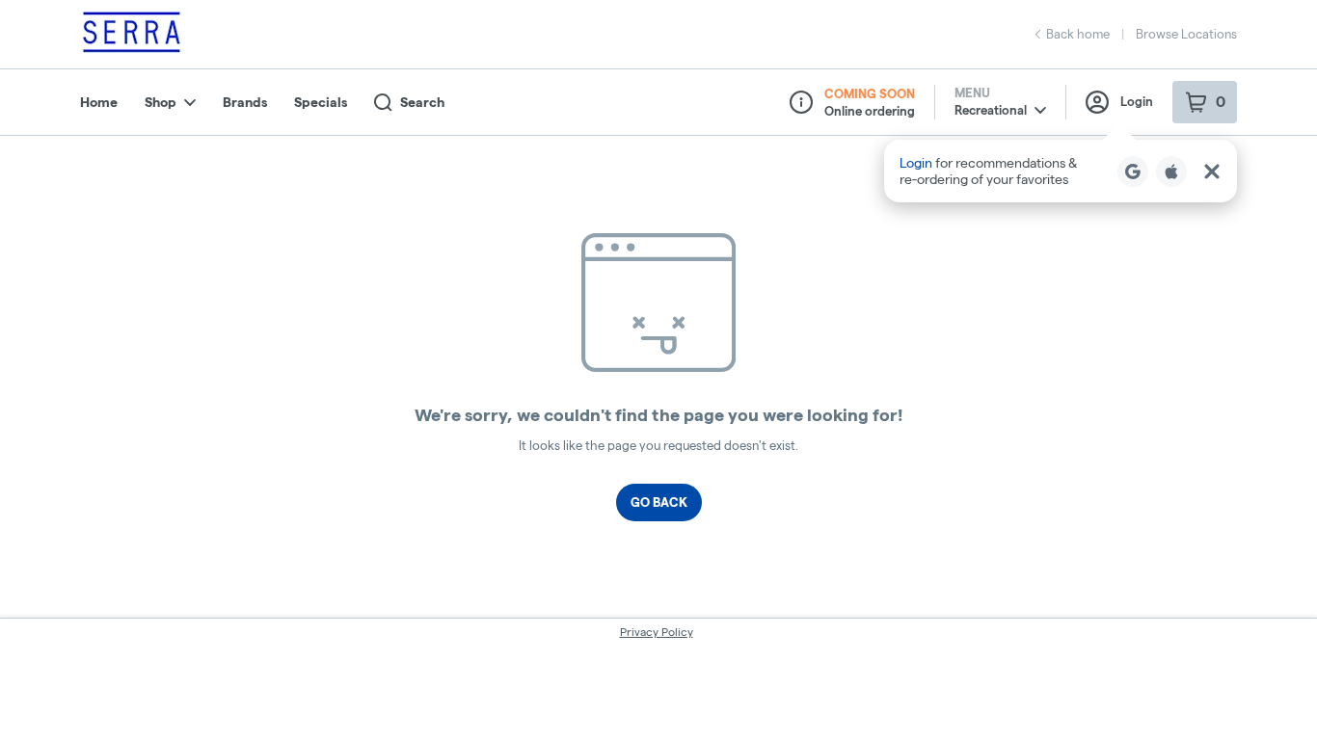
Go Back (659, 502)
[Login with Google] (1132, 171)
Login (1136, 101)
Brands (245, 102)
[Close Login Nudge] (1212, 171)
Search (422, 102)
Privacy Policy (656, 631)
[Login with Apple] (1171, 171)
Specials (320, 102)
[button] (1060, 171)
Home (99, 102)
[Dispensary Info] (801, 102)
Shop (160, 102)
